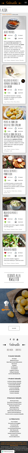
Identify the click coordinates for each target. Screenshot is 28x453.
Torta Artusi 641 (14, 425)
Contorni (13, 149)
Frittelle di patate (14, 431)
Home (3, 14)
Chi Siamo (14, 358)
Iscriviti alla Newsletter (14, 373)
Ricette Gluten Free (14, 409)
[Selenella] (11, 2)
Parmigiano (6, 151)
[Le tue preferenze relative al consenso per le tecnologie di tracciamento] (7, 451)
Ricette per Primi (14, 400)
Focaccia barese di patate (14, 428)
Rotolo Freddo (14, 435)
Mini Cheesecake (14, 430)
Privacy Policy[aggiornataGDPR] (14, 442)
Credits (25, 442)
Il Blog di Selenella (14, 372)
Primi (12, 101)
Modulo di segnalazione (21, 444)
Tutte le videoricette (14, 436)
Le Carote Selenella (14, 388)
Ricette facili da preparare (14, 412)
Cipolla (5, 192)
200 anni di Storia (14, 360)
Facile (9, 38)
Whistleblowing (14, 445)
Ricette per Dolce (14, 407)
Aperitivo (9, 191)
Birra (18, 101)
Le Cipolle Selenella (14, 391)
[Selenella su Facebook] (10, 339)
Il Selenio (14, 365)
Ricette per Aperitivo (14, 405)
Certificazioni (14, 367)
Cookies (3, 442)
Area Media (10, 350)
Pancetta (22, 60)
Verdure (17, 60)
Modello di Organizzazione (7, 444)
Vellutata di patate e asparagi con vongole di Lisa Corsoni (12, 84)
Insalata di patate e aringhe (11, 214)
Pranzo (8, 60)
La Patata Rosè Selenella (14, 386)
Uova (9, 192)
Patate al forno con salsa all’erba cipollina (12, 124)
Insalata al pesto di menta (14, 433)
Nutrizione (14, 363)
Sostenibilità (14, 368)
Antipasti (13, 60)
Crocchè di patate (14, 426)
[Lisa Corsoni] (23, 81)
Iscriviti (14, 328)
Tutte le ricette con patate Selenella (14, 414)
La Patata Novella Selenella (14, 383)
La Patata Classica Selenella (14, 381)
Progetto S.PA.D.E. (14, 370)
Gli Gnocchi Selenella (14, 389)
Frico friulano (14, 421)
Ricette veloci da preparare (14, 410)
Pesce (15, 101)
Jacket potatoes (9, 32)
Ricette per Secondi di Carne (14, 402)
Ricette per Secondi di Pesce (14, 404)
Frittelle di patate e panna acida (10, 173)
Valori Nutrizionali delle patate (14, 362)
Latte (11, 151)
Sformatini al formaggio (14, 423)
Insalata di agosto (10, 250)
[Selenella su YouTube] (17, 339)
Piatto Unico (14, 191)
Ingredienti (9, 14)
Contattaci (18, 350)
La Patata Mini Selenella (14, 384)
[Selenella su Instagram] (13, 339)
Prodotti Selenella (14, 393)
